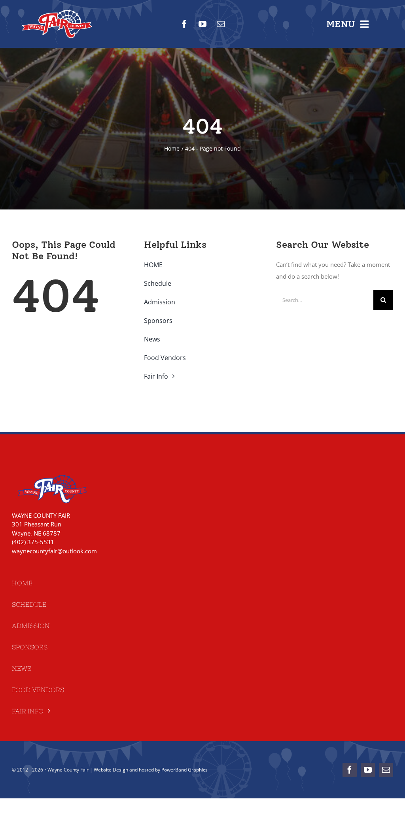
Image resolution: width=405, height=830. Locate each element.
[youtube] (202, 24)
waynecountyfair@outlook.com (54, 551)
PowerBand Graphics (184, 769)
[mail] (221, 24)
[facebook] (184, 24)
